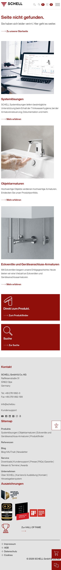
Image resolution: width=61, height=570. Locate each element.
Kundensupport (9, 410)
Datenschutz (10, 551)
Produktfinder (37, 436)
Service (5, 458)
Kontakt (42, 475)
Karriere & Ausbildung (26, 475)
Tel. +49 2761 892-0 (10, 393)
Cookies (8, 555)
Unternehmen (8, 471)
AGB (6, 548)
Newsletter (22, 452)
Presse (33, 462)
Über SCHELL (8, 475)
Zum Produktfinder (18, 315)
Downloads (6, 462)
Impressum (10, 544)
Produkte (6, 429)
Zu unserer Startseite (17, 31)
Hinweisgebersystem (11, 479)
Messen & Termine (10, 465)
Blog (3, 448)
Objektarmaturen (27, 433)
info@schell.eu (8, 404)
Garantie (49, 462)
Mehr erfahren (14, 119)
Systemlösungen (9, 433)
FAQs (40, 462)
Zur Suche (14, 345)
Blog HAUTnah (8, 452)
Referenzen (7, 442)
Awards (24, 465)
